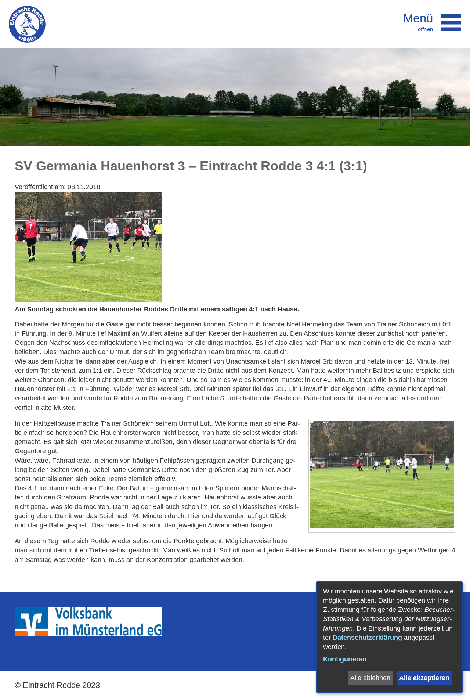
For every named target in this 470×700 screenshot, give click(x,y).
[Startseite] (27, 24)
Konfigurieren (344, 659)
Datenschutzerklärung (367, 637)
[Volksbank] (88, 634)
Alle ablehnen (370, 678)
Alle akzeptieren (424, 678)
